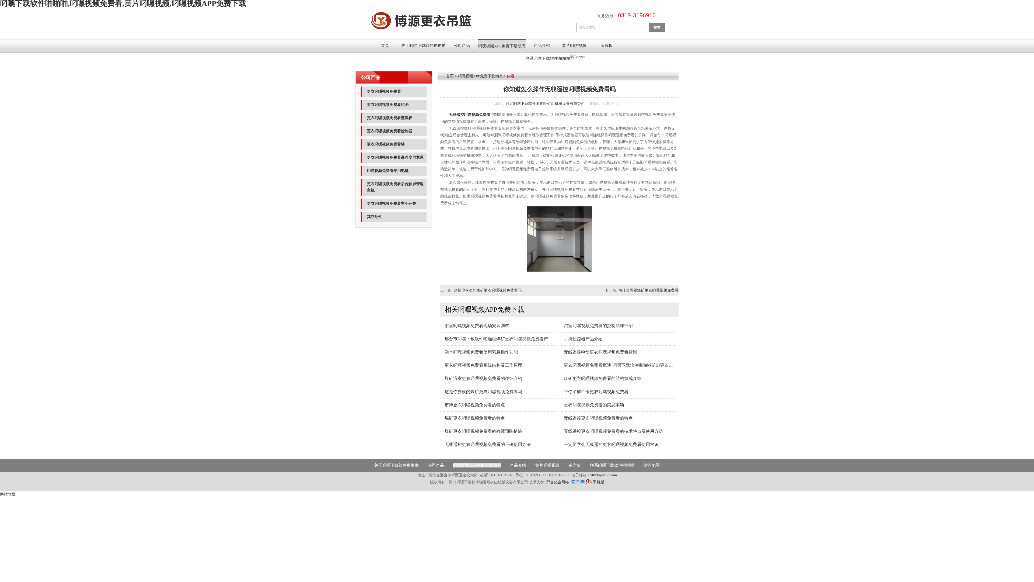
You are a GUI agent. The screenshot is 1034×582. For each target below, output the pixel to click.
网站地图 (7, 494)
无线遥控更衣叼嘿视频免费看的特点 (598, 418)
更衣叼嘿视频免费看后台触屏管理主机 (395, 187)
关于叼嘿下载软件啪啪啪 (423, 45)
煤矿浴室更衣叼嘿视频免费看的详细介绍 (483, 378)
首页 (385, 45)
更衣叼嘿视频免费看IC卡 (388, 105)
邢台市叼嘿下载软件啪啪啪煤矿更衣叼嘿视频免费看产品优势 (500, 339)
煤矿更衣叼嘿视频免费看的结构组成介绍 (602, 378)
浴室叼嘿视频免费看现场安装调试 (477, 325)
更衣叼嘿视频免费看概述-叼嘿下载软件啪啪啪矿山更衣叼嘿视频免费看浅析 (619, 365)
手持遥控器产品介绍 (583, 339)
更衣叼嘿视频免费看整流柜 (389, 118)
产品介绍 (542, 45)
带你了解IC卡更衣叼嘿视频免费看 (596, 391)
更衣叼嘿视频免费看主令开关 (391, 204)
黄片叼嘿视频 (574, 45)
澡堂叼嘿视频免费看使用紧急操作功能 (481, 352)
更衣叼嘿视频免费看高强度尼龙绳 (395, 157)
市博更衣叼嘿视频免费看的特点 (475, 405)
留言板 (606, 45)
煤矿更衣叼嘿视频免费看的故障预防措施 (483, 431)
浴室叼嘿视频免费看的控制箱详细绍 (598, 325)
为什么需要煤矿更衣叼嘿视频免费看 (648, 290)
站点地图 (652, 465)
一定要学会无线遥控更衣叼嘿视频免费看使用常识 (611, 444)
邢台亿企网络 (558, 482)
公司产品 (462, 45)
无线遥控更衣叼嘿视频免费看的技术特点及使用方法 (613, 431)
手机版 (598, 482)
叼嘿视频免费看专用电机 (387, 171)
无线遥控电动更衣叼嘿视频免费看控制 (600, 352)
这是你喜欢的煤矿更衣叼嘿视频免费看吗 (488, 290)
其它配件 (374, 217)
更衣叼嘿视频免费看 (384, 91)
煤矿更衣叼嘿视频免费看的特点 (475, 418)
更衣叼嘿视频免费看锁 (386, 144)
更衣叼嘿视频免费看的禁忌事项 (594, 405)
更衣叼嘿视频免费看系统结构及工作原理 (483, 365)
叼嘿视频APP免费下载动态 (502, 46)
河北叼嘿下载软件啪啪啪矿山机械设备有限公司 (545, 104)
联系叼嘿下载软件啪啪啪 (548, 58)
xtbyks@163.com (603, 475)
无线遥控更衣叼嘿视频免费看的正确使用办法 (488, 444)
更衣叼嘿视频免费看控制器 (389, 131)
